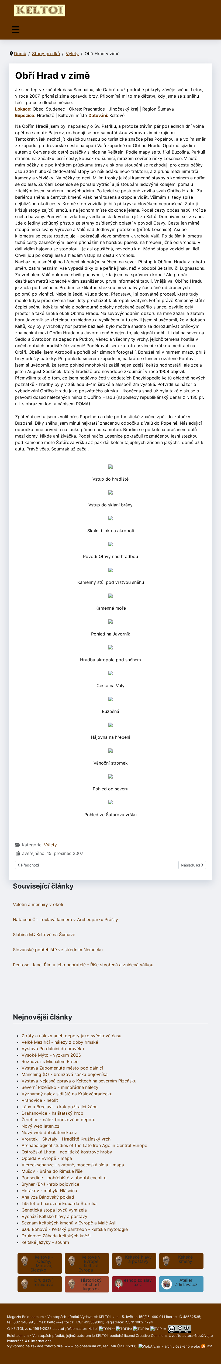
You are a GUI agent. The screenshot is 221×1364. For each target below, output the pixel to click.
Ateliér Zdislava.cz (186, 1282)
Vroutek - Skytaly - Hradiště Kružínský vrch (66, 1139)
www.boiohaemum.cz (83, 1346)
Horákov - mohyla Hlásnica (49, 1190)
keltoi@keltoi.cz (60, 1322)
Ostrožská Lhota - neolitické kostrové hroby (67, 1152)
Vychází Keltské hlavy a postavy (54, 1216)
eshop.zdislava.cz (138, 1282)
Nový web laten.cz (41, 1126)
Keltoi (93, 1328)
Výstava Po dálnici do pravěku (53, 1048)
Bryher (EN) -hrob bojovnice (50, 1184)
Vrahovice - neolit (40, 1100)
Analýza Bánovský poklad (48, 1197)
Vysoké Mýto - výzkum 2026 (51, 1055)
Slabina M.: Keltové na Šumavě (44, 934)
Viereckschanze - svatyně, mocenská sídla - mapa (73, 1164)
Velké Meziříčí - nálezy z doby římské (60, 1042)
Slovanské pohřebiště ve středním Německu (58, 949)
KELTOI (102, 1335)
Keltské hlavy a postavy (138, 1259)
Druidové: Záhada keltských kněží (56, 1235)
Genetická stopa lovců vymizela (54, 1210)
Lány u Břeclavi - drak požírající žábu (60, 1106)
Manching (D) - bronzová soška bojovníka (65, 1074)
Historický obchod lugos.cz (91, 1284)
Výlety (50, 844)
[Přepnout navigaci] (16, 29)
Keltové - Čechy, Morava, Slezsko (41, 1263)
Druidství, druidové (44, 1282)
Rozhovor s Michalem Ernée (50, 1061)
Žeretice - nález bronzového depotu (58, 1119)
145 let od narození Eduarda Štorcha (59, 1203)
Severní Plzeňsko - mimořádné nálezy (60, 1087)
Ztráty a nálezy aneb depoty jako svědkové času (71, 1035)
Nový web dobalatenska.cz (49, 1132)
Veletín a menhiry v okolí (38, 904)
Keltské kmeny (185, 1259)
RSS (209, 1346)
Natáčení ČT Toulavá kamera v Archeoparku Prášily (65, 919)
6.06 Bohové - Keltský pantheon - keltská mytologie (75, 1229)
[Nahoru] (211, 1354)
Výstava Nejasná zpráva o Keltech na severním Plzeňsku (79, 1081)
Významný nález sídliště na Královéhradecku (67, 1093)
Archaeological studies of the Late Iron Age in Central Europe (84, 1145)
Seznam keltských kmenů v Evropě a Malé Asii (69, 1223)
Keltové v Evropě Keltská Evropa (89, 1263)
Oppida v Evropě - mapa (47, 1158)
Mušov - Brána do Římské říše (52, 1171)
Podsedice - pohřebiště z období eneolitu (64, 1177)
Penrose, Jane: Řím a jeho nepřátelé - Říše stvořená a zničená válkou (83, 964)
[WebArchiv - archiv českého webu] (170, 1346)
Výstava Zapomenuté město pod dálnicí (62, 1068)
